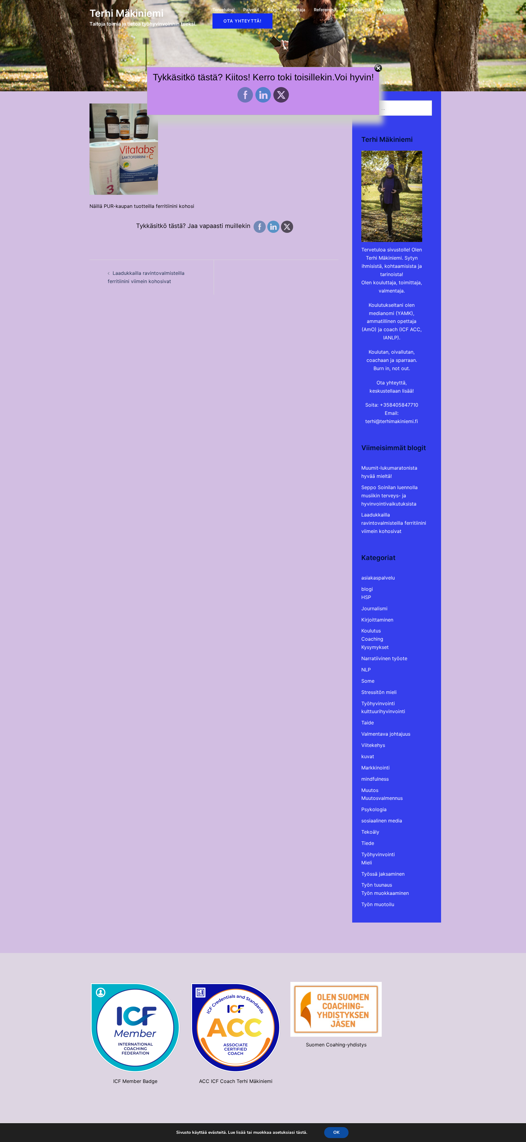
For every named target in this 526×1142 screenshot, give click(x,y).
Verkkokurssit (394, 9)
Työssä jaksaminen (383, 874)
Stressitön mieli (379, 692)
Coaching (372, 639)
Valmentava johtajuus (385, 734)
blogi (367, 589)
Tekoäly (370, 832)
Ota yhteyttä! (358, 9)
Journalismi (374, 608)
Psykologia (374, 809)
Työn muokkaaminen (385, 893)
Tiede (367, 843)
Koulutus (371, 631)
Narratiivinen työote (384, 658)
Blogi (272, 9)
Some (367, 681)
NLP (366, 670)
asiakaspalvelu (378, 578)
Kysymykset (375, 647)
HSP (366, 597)
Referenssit (325, 9)
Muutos (369, 790)
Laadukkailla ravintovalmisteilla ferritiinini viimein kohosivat (393, 523)
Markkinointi (375, 768)
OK (336, 1132)
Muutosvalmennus (382, 798)
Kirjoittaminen (377, 620)
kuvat (367, 756)
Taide (367, 723)
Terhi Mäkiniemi (126, 13)
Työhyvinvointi (378, 703)
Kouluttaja (295, 9)
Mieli (366, 863)
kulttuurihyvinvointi (383, 711)
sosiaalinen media (381, 821)
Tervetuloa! (223, 9)
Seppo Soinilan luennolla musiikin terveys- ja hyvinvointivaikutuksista (389, 495)
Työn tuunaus (376, 885)
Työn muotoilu (377, 904)
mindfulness (375, 779)
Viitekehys (373, 745)
